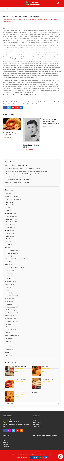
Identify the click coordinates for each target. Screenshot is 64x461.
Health (8, 261)
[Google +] (17, 107)
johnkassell (8, 19)
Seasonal (8, 315)
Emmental (47, 102)
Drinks (7, 242)
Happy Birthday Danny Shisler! (31, 146)
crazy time (9, 236)
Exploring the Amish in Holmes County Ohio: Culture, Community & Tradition (26, 171)
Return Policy (36, 424)
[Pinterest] (13, 107)
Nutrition (8, 293)
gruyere (5, 104)
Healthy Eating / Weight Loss (14, 267)
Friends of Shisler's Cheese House (15, 259)
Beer (7, 207)
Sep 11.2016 (18, 19)
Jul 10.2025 (9, 137)
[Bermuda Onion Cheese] (9, 396)
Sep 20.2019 (29, 150)
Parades (8, 304)
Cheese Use (39, 19)
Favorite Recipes (52, 19)
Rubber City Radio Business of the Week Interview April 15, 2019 (51, 121)
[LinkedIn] (21, 107)
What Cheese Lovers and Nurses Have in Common (19, 177)
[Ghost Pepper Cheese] (36, 383)
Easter (8, 244)
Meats (8, 287)
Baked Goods (9, 205)
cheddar (8, 102)
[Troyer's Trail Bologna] (9, 383)
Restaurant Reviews (11, 313)
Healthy (8, 264)
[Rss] (21, 430)
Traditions (9, 338)
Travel (8, 341)
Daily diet (8, 239)
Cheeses (45, 19)
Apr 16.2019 (49, 126)
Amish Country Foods (12, 196)
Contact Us (6, 444)
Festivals (8, 256)
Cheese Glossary (10, 216)
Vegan (8, 347)
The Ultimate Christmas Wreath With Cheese (18, 182)
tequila (8, 332)
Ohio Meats (9, 298)
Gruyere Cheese (12, 104)
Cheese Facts (12, 9)
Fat (7, 247)
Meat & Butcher (10, 284)
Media (7, 290)
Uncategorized (7, 21)
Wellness (8, 349)
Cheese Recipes (10, 222)
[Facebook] (5, 107)
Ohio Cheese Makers (11, 296)
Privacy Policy (37, 422)
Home (4, 9)
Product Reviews (10, 307)
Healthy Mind (9, 270)
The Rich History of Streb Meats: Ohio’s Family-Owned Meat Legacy (24, 174)
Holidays (8, 273)
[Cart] (58, 3)
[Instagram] (9, 430)
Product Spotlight (11, 310)
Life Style (8, 278)
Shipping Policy (37, 426)
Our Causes (9, 301)
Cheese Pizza (24, 102)
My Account (6, 446)
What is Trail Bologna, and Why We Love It (10, 134)
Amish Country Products (12, 199)
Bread (7, 210)
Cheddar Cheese (15, 102)
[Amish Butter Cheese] (9, 371)
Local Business (10, 281)
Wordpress (9, 355)
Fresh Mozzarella (55, 102)
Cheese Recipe (32, 102)
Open (4, 3)
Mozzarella (20, 104)
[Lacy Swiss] (36, 371)
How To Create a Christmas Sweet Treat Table (18, 179)
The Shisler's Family (11, 335)
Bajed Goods (9, 202)
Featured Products (11, 253)
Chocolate (9, 233)
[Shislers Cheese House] (32, 3)
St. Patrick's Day (10, 330)
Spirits (8, 327)
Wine (7, 352)
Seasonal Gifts (10, 318)
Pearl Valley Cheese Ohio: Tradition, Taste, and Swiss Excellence (23, 168)
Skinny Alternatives (11, 321)
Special (8, 324)
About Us (5, 442)
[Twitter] (9, 107)
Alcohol (8, 193)
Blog (34, 420)
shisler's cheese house (33, 104)
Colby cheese (40, 102)
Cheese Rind (9, 225)
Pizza (24, 104)
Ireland (8, 276)
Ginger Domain (48, 454)
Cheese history (10, 219)
